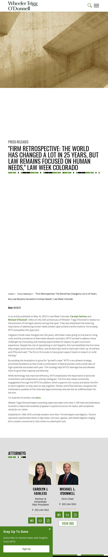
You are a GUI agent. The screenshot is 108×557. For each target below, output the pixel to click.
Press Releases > (25, 293)
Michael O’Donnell (17, 319)
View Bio (68, 523)
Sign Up (26, 548)
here (38, 397)
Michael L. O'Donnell (67, 490)
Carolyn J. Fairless (40, 490)
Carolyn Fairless (78, 316)
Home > (12, 293)
